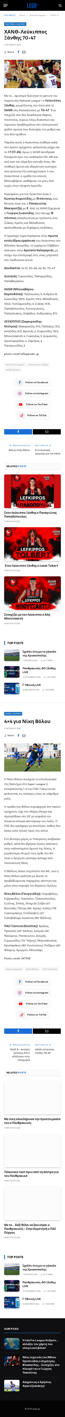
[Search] (60, 5)
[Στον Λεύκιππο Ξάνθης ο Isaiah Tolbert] (32, 544)
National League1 (15, 24)
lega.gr (36, 1408)
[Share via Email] (23, 52)
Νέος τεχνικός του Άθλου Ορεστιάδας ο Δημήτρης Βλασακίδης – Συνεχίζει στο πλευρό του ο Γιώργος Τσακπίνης (41, 1365)
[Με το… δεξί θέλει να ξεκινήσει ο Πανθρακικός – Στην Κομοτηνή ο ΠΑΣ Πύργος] (32, 1203)
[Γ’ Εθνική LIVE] (12, 688)
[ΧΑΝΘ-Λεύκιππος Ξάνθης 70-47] (32, 74)
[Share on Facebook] (18, 52)
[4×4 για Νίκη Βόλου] (32, 757)
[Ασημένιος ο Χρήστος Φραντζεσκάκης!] (12, 1385)
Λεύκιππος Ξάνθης (38, 364)
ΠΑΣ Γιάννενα (50, 969)
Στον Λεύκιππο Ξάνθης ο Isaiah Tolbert (31, 565)
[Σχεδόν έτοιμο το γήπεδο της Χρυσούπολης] (12, 655)
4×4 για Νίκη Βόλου (19, 450)
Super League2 (13, 714)
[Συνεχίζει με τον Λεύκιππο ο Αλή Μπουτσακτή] (32, 593)
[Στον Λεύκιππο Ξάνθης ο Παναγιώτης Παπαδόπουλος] (32, 491)
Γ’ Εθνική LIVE (31, 685)
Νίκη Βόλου (32, 969)
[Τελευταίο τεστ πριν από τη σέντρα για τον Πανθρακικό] (32, 1150)
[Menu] (5, 5)
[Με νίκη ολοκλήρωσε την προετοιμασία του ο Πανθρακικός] (32, 1097)
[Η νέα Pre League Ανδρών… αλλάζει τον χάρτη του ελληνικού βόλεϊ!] (12, 1344)
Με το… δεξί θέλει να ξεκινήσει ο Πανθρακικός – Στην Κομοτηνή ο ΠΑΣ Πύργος (30, 1228)
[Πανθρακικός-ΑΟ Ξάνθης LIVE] (12, 672)
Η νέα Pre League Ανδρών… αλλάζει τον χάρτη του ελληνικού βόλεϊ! (40, 1344)
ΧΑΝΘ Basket (13, 369)
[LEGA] (32, 5)
